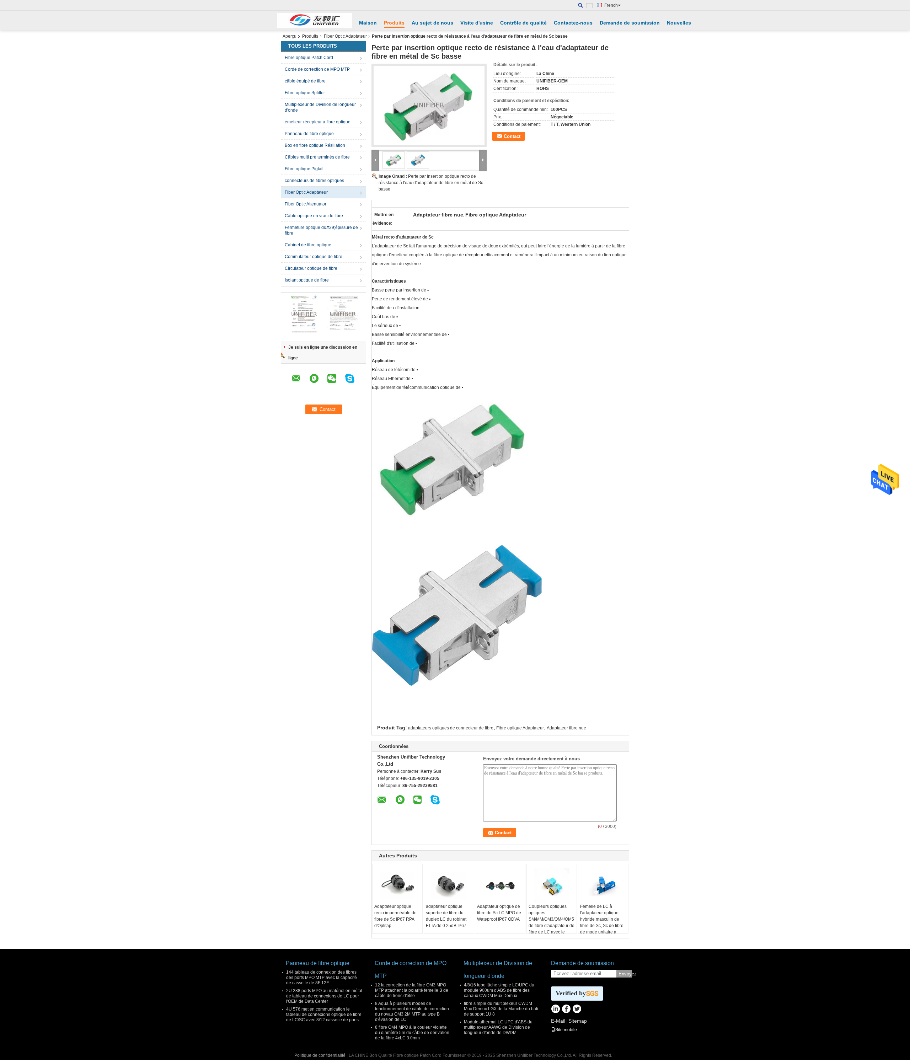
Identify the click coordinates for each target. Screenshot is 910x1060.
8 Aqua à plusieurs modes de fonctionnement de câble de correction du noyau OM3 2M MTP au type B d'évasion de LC (412, 1011)
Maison (368, 23)
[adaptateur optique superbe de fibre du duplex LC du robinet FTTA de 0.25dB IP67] (449, 885)
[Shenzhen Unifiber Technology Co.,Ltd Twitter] (576, 1009)
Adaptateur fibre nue (566, 728)
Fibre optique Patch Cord (309, 57)
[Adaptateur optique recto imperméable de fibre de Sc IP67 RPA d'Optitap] (397, 885)
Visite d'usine (476, 23)
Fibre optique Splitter (305, 92)
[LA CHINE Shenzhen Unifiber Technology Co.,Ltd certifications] (304, 313)
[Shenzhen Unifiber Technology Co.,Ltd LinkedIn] (555, 1009)
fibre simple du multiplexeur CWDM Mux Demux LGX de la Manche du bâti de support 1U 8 (501, 1009)
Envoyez (625, 973)
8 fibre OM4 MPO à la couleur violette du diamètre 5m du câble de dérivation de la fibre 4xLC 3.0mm (412, 1032)
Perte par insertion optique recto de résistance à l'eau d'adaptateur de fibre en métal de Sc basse (431, 183)
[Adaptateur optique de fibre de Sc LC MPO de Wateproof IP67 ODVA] (500, 885)
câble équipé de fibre (305, 81)
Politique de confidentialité (320, 1055)
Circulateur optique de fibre (311, 268)
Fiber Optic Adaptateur (345, 36)
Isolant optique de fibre (307, 280)
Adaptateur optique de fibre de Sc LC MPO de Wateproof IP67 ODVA (499, 913)
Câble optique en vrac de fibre (314, 215)
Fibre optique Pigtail (304, 168)
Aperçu (289, 36)
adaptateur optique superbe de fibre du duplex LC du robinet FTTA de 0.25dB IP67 (446, 916)
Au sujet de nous (432, 23)
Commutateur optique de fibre (313, 256)
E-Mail (558, 1021)
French (611, 5)
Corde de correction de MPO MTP (317, 69)
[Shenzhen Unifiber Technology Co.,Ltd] (314, 20)
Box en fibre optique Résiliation (315, 145)
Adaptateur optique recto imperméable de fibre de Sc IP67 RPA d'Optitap (395, 916)
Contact (512, 136)
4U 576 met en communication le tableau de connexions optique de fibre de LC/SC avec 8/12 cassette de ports (324, 1014)
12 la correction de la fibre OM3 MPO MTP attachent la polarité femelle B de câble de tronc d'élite (411, 990)
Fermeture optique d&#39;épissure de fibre (321, 230)
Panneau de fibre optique (309, 133)
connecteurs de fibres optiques (314, 180)
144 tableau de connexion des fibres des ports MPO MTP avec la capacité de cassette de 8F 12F (321, 977)
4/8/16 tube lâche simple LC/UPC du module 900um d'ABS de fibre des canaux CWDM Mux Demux (499, 990)
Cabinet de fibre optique (308, 244)
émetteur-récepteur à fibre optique (317, 121)
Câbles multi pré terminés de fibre (317, 157)
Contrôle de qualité (523, 23)
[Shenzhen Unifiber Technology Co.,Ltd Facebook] (566, 1009)
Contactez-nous (573, 23)
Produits (394, 23)
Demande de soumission (630, 23)
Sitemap (577, 1021)
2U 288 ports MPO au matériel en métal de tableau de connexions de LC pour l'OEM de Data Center (324, 996)
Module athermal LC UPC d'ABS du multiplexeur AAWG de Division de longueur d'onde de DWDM (498, 1027)
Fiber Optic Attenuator (305, 204)
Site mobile (566, 1029)
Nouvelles (679, 23)
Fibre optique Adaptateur (520, 728)
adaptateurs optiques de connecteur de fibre (450, 728)
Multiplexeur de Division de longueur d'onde (320, 107)
